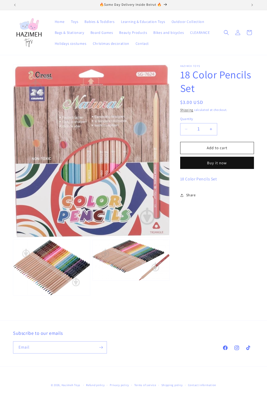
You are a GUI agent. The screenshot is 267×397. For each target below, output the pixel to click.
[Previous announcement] (15, 5)
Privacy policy (119, 385)
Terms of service (145, 385)
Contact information (202, 385)
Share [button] (191, 195)
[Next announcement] (252, 5)
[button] (226, 32)
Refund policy (95, 385)
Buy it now (217, 162)
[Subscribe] (101, 347)
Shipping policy (172, 385)
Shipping (186, 110)
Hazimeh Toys (71, 385)
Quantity (186, 119)
